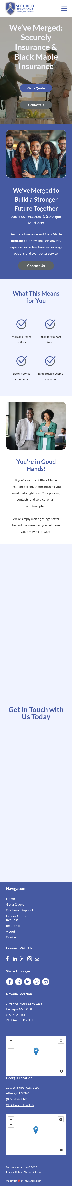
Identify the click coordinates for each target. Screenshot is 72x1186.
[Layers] (61, 1040)
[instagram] (29, 959)
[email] (37, 959)
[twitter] (22, 959)
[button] (64, 8)
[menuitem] (21, 898)
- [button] (11, 1045)
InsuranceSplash (32, 1180)
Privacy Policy (14, 1172)
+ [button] (11, 1040)
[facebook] (7, 959)
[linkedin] (14, 959)
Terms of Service (33, 1172)
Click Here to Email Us (20, 1020)
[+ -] (36, 1056)
